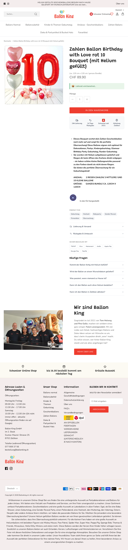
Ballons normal (13, 24)
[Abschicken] (35, 14)
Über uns (120, 3)
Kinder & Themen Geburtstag (58, 24)
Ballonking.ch (24, 495)
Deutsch (119, 10)
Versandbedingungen (73, 412)
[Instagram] (8, 4)
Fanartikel (83, 32)
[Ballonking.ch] (64, 14)
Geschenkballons (51, 411)
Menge (73, 93)
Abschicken (99, 409)
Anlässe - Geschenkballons (90, 24)
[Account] (117, 14)
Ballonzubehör (32, 24)
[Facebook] (5, 4)
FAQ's (66, 408)
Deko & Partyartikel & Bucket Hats (56, 32)
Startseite (7, 41)
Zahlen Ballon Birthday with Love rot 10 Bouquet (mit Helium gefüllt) (38, 41)
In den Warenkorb (97, 110)
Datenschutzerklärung (74, 400)
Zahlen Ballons (115, 24)
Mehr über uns (85, 352)
